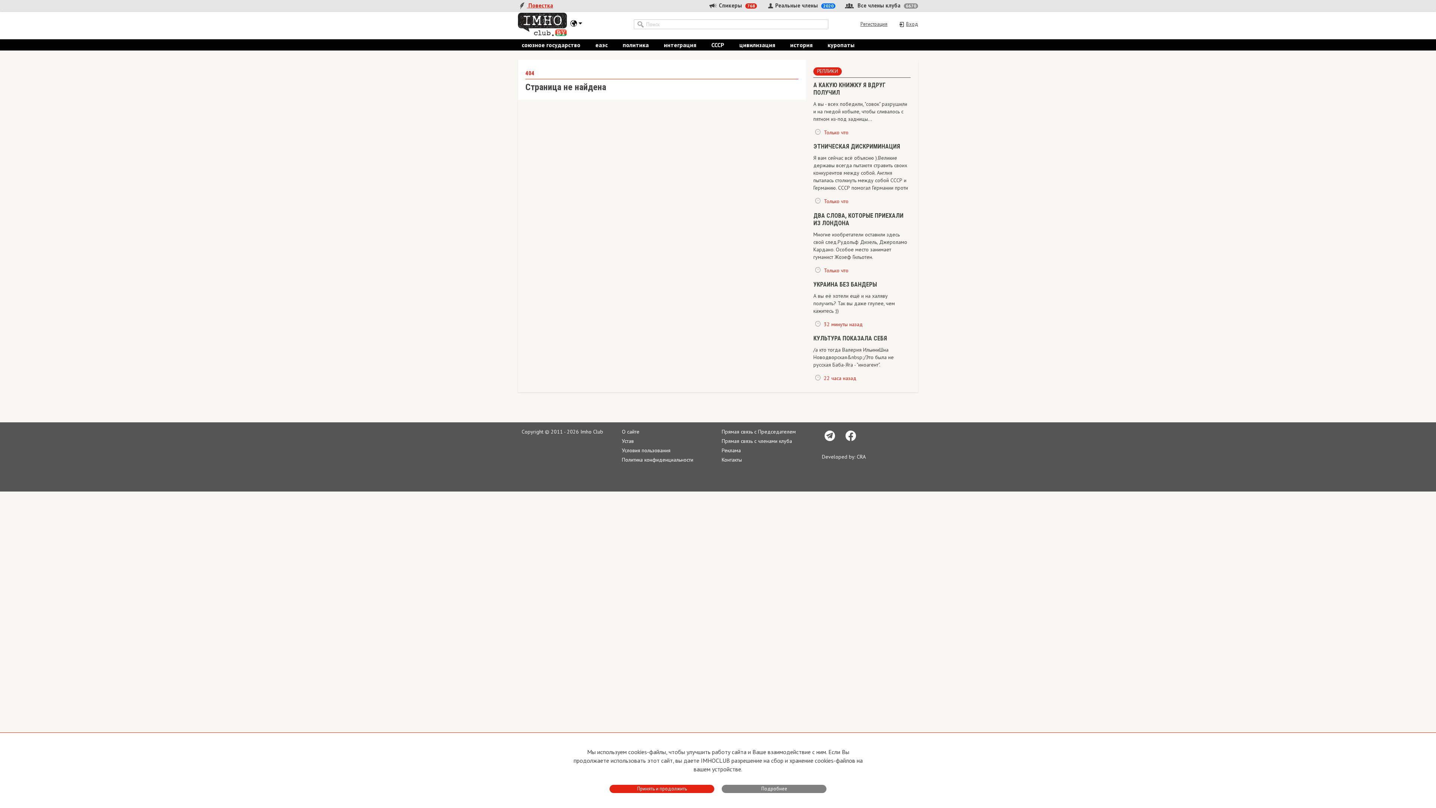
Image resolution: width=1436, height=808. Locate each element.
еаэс (601, 45)
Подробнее (774, 789)
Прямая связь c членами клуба (757, 441)
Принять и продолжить (662, 789)
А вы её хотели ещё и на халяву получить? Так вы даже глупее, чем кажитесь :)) (854, 303)
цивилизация (757, 45)
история (801, 45)
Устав (628, 441)
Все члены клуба (886, 5)
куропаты (841, 45)
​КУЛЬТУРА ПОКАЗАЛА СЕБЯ (850, 338)
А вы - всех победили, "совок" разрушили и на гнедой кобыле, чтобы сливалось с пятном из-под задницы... (860, 111)
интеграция (680, 45)
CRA (861, 456)
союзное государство (551, 45)
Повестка (540, 5)
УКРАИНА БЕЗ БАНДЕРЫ (845, 284)
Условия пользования (646, 450)
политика (636, 45)
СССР (717, 45)
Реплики (827, 71)
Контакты (732, 459)
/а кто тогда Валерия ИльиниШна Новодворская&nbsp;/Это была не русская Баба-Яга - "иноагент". (853, 357)
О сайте (630, 431)
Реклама (731, 450)
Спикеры (736, 5)
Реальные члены (804, 5)
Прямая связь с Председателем (759, 431)
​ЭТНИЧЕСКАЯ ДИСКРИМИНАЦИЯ (856, 146)
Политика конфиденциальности (657, 459)
